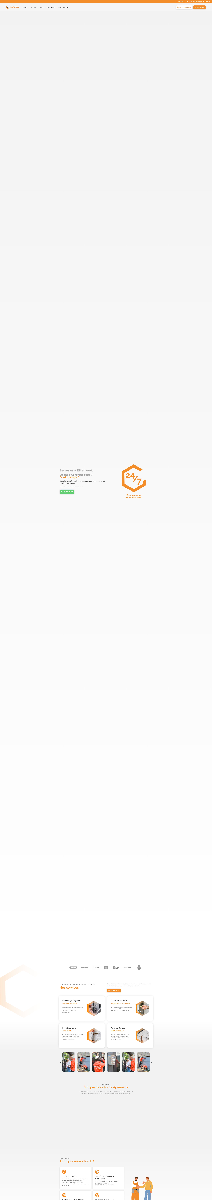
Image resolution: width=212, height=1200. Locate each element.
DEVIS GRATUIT (200, 7)
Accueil (24, 7)
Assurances (50, 7)
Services (33, 7)
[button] (61, 1062)
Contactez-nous (63, 7)
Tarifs (41, 7)
